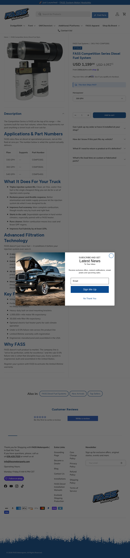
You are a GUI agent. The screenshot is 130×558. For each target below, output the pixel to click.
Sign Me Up (89, 289)
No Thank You (89, 298)
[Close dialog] (111, 255)
